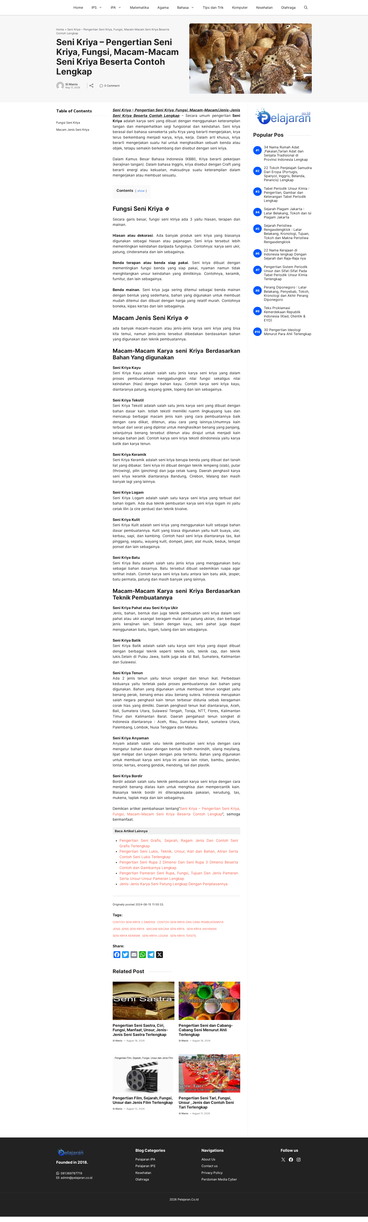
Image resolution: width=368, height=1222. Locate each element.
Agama (163, 7)
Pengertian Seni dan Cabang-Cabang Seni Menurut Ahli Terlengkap (206, 1030)
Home (78, 7)
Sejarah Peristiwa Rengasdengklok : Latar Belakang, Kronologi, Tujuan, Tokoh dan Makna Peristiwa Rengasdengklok (286, 234)
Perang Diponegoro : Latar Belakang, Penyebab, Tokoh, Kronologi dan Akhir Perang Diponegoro (286, 293)
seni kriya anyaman (202, 929)
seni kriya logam (155, 935)
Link (102, 86)
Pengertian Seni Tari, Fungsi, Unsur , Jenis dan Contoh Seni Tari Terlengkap (206, 1102)
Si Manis (71, 84)
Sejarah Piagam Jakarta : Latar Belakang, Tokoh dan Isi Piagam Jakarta (287, 213)
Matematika (139, 7)
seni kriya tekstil (183, 935)
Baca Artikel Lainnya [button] (131, 831)
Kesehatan (264, 7)
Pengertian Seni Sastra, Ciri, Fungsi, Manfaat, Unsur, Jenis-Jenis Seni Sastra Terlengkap (140, 1030)
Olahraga (288, 7)
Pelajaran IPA (145, 1159)
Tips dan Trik (213, 7)
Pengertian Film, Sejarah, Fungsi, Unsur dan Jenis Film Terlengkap (143, 1100)
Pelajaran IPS (145, 1166)
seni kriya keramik (126, 935)
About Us (208, 1159)
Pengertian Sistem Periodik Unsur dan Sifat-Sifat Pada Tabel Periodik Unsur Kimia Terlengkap (286, 273)
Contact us (209, 1166)
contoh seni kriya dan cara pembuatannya (190, 922)
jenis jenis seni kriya (128, 929)
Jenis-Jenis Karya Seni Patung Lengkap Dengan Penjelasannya (173, 884)
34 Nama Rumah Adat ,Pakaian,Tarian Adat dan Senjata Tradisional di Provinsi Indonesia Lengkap (286, 153)
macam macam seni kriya (166, 929)
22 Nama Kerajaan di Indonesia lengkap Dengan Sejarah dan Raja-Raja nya (285, 254)
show (141, 190)
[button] (306, 7)
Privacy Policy (212, 1173)
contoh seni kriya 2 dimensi (134, 922)
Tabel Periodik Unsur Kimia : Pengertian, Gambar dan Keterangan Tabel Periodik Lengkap (286, 194)
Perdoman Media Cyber (219, 1179)
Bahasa (183, 7)
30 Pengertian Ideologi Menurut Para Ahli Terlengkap (287, 332)
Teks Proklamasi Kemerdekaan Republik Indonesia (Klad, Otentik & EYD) (284, 314)
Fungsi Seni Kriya (68, 122)
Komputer (240, 7)
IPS (94, 7)
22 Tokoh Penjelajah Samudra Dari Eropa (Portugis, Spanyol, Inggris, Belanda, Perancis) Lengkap (288, 174)
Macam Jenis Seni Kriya (72, 129)
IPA (113, 7)
